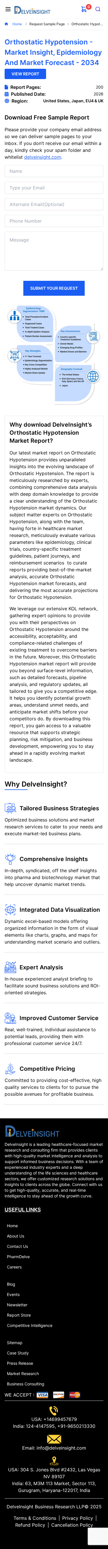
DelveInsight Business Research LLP (45, 1506)
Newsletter (17, 1304)
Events (13, 1294)
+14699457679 (59, 1419)
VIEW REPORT (25, 73)
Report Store (19, 1315)
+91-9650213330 (75, 1426)
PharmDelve (18, 1256)
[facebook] (54, 1536)
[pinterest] (58, 1536)
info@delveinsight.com (60, 1448)
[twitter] (49, 1536)
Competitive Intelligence (29, 1325)
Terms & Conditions (35, 1518)
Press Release (20, 1363)
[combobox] (97, 9)
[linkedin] (45, 1536)
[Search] (97, 9)
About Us (15, 1236)
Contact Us (17, 1246)
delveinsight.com (42, 157)
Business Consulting (25, 1383)
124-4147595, (40, 1426)
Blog (11, 1284)
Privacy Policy (77, 1518)
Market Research (23, 1373)
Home (17, 24)
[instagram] (63, 1536)
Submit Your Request (54, 288)
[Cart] (84, 9)
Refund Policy (30, 1525)
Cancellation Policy (72, 1525)
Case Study (18, 1352)
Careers (14, 1266)
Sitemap (14, 1342)
